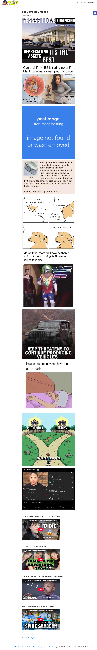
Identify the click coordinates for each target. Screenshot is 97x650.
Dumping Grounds (32, 638)
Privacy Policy (42, 647)
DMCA (49, 647)
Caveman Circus (9, 647)
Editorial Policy (32, 647)
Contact (24, 647)
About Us (18, 647)
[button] (95, 13)
